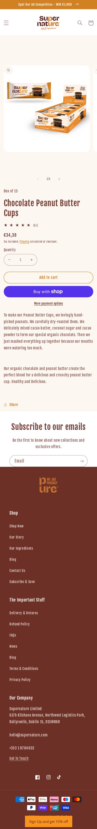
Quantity (10, 250)
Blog (12, 559)
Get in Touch (19, 758)
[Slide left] (38, 179)
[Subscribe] (82, 461)
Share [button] (13, 404)
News (13, 646)
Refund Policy (19, 624)
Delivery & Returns (23, 613)
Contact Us (17, 570)
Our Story (16, 537)
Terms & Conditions (23, 668)
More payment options (48, 303)
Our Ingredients (21, 548)
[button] (6, 23)
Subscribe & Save (22, 581)
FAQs (12, 635)
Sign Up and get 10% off (48, 821)
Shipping (24, 241)
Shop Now (16, 526)
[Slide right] (59, 179)
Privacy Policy (20, 679)
